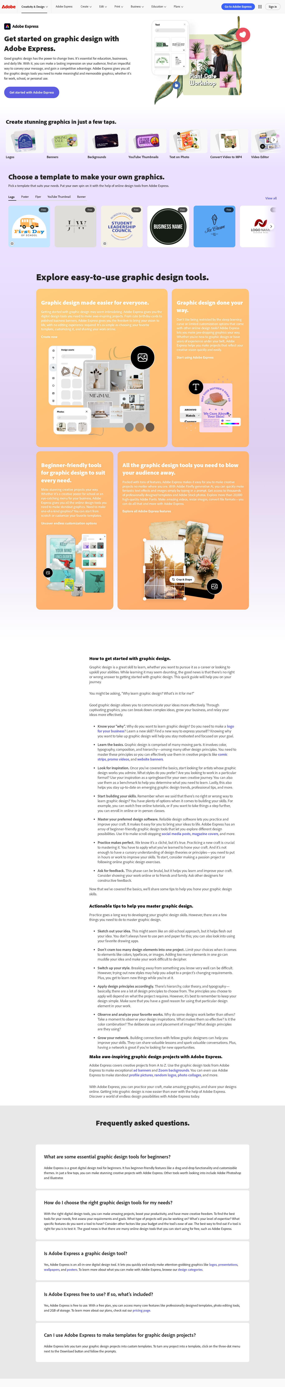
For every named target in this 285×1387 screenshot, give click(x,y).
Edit (101, 6)
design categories (190, 1269)
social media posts (176, 833)
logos (213, 1264)
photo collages (189, 1075)
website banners (150, 759)
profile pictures (141, 1075)
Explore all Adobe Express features (146, 511)
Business (136, 6)
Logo (11, 197)
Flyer (38, 197)
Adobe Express (64, 6)
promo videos (118, 759)
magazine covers (205, 833)
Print (117, 6)
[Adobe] (8, 6)
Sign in (273, 6)
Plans (177, 6)
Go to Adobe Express (238, 7)
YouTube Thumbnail (59, 197)
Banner (81, 197)
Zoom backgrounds (173, 1070)
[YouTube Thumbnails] (147, 145)
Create (84, 6)
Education (157, 6)
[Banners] (66, 145)
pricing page (141, 1310)
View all (271, 198)
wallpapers (51, 1269)
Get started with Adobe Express (32, 92)
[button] (260, 6)
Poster (25, 197)
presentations (227, 1264)
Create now (49, 337)
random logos (165, 1075)
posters (72, 1269)
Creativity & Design (33, 6)
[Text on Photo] (188, 145)
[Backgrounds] (107, 145)
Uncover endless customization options (69, 523)
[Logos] (25, 145)
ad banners (142, 1070)
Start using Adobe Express (195, 357)
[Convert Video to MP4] (229, 145)
